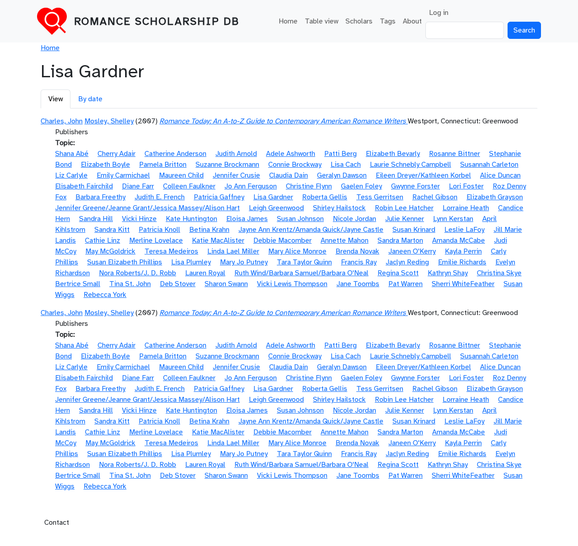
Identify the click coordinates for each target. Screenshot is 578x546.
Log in (438, 12)
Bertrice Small (77, 283)
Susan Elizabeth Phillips (124, 262)
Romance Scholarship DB (156, 21)
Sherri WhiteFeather (463, 283)
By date (90, 99)
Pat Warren (405, 283)
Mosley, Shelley (109, 121)
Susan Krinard (413, 229)
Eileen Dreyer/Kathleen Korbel (423, 175)
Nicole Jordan (354, 218)
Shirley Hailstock (339, 207)
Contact (56, 522)
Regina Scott (398, 273)
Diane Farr (138, 186)
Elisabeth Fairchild (84, 186)
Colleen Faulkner (189, 186)
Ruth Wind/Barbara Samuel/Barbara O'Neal (301, 273)
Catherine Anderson (175, 153)
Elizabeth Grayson (494, 197)
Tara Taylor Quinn (304, 262)
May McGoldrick (110, 251)
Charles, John (62, 121)
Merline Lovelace (156, 240)
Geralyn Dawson (342, 175)
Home (288, 21)
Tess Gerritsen (379, 197)
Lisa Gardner (273, 197)
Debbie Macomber (282, 240)
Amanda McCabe (458, 240)
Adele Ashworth (290, 153)
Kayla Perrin (463, 251)
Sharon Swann (226, 283)
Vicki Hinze (139, 218)
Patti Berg (340, 153)
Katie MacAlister (218, 240)
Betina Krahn (209, 229)
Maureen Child (181, 175)
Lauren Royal (205, 273)
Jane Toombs (357, 283)
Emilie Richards (462, 262)
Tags (388, 21)
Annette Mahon (344, 240)
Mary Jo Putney (244, 262)
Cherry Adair (116, 153)
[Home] (55, 21)
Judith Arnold (236, 153)
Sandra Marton (400, 240)
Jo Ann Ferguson (250, 186)
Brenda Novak (357, 251)
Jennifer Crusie (236, 175)
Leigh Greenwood (276, 207)
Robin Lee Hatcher (404, 207)
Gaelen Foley (361, 186)
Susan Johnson (300, 218)
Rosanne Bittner (454, 153)
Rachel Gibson (434, 197)
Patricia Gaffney (219, 197)
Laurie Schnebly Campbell (410, 164)
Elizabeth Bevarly (393, 153)
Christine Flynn (309, 186)
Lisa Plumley (191, 262)
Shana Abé (72, 153)
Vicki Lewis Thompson (292, 283)
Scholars (359, 21)
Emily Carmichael (123, 175)
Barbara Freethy (100, 197)
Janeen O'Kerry (412, 251)
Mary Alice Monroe (297, 251)
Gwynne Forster (415, 186)
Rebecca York (105, 294)
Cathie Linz (102, 240)
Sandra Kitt (112, 229)
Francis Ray (359, 262)
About (412, 21)
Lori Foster (466, 186)
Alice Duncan (500, 175)
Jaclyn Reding (407, 262)
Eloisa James (247, 218)
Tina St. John (130, 283)
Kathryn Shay (448, 273)
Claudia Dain (288, 175)
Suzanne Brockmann (227, 164)
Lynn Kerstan (453, 218)
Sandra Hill (96, 218)
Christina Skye (499, 273)
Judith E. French (160, 197)
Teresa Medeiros (171, 251)
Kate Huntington (191, 218)
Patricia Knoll (159, 229)
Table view (321, 21)
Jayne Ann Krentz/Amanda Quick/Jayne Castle (310, 229)
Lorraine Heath (466, 207)
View (55, 99)
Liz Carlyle (71, 175)
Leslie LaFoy (464, 229)
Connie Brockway (295, 164)
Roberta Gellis (324, 197)
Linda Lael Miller (233, 251)
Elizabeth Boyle (105, 164)
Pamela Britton (162, 164)
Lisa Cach (346, 164)
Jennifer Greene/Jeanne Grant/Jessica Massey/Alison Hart (147, 207)
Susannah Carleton (489, 164)
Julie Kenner (404, 218)
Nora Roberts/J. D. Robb (137, 273)
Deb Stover (178, 283)
